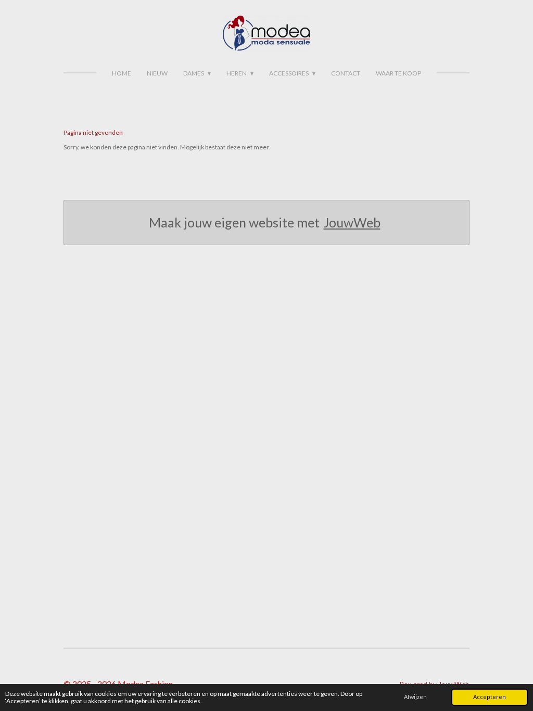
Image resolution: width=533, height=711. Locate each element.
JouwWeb (352, 222)
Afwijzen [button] (415, 696)
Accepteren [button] (489, 696)
